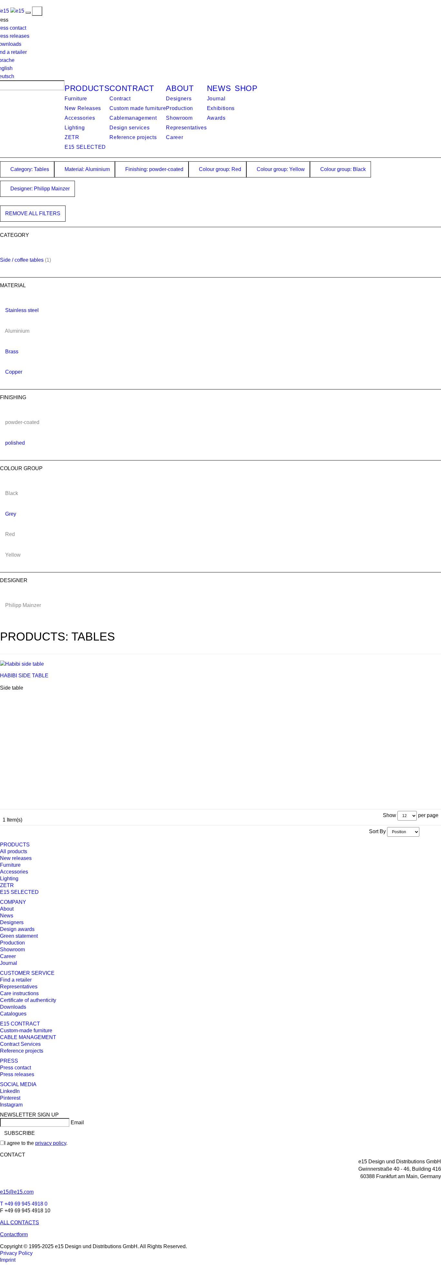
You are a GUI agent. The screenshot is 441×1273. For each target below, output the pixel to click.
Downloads (13, 1007)
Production (179, 108)
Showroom (179, 118)
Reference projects (133, 137)
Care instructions (19, 993)
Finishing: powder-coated (153, 169)
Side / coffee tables (22, 260)
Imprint (7, 1260)
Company (13, 902)
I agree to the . (35, 1143)
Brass (11, 351)
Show (389, 815)
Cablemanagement (133, 118)
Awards (216, 118)
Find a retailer (16, 980)
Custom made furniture (137, 108)
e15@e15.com (17, 1192)
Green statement (19, 936)
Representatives (186, 127)
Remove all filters (32, 213)
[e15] (17, 11)
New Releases (83, 108)
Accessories (80, 118)
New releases (16, 858)
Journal (216, 98)
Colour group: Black (342, 169)
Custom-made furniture (26, 1030)
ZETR (72, 137)
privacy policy (50, 1143)
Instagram (11, 1104)
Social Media (18, 1084)
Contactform (14, 1234)
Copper (13, 372)
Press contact (15, 1067)
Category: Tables (29, 169)
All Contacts (19, 1222)
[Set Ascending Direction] (423, 831)
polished (15, 443)
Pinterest (10, 1098)
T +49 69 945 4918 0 (23, 1204)
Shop (246, 88)
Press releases (17, 1074)
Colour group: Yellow (280, 169)
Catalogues (13, 1013)
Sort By (377, 831)
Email (77, 1122)
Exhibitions (221, 108)
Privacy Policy (16, 1253)
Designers (178, 98)
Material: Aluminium (86, 169)
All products (13, 851)
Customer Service (27, 973)
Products (87, 88)
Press (9, 1061)
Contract (131, 88)
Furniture (76, 98)
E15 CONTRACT (20, 1023)
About (180, 88)
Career (174, 137)
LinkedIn (10, 1091)
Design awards (17, 929)
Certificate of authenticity (28, 1000)
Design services (129, 127)
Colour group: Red (219, 169)
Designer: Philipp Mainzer (39, 188)
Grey (10, 514)
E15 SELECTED (85, 147)
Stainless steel (22, 310)
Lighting (75, 127)
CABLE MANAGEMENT (28, 1037)
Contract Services (20, 1044)
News (219, 88)
